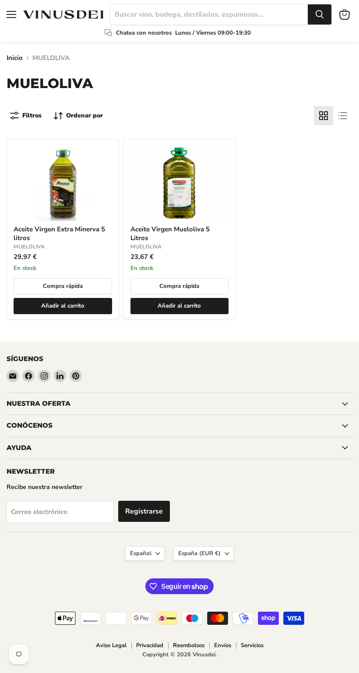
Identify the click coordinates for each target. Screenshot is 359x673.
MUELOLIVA (29, 246)
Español (140, 553)
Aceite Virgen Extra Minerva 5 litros (59, 233)
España (199, 553)
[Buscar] (319, 14)
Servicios (252, 645)
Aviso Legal (111, 645)
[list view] (342, 115)
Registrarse (144, 511)
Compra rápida (63, 286)
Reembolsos (188, 645)
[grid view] (323, 115)
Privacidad (149, 645)
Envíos (222, 645)
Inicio (15, 58)
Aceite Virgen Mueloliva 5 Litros (170, 233)
